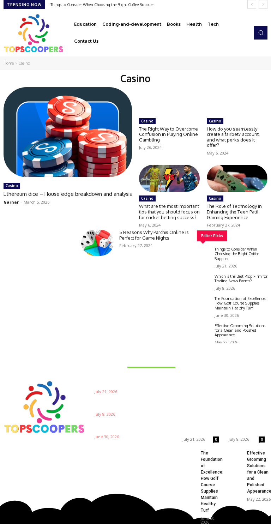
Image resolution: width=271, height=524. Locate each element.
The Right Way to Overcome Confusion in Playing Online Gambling (168, 134)
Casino (12, 185)
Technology (241, 376)
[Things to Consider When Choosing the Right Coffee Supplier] (204, 254)
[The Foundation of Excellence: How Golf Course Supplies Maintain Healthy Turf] (204, 303)
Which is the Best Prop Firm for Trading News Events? (241, 278)
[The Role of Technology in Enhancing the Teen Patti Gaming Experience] (237, 178)
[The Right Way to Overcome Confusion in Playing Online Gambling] (169, 100)
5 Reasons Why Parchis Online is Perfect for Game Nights (154, 235)
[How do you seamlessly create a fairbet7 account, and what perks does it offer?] (237, 100)
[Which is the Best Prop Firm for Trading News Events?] (204, 281)
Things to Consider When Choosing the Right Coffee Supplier (102, 4)
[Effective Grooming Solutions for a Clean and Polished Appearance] (204, 331)
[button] (260, 32)
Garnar (11, 202)
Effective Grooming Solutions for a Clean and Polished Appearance (240, 330)
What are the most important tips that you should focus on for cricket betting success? (169, 211)
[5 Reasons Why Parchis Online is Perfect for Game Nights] (97, 243)
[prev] (251, 4)
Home (9, 63)
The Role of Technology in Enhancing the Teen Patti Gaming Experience (234, 211)
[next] (263, 4)
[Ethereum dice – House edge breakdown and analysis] (68, 132)
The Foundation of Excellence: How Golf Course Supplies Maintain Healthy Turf (240, 303)
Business (193, 376)
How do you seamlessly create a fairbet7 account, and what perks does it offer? (233, 137)
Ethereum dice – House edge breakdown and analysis (68, 194)
